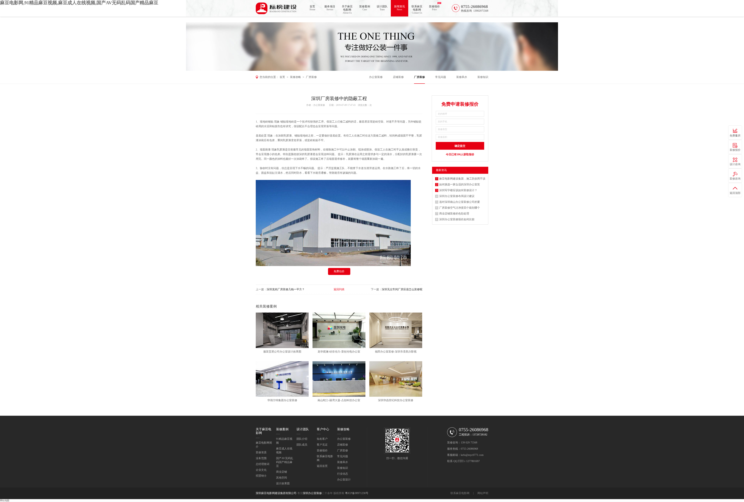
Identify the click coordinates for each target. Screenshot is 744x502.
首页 (312, 8)
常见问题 (440, 77)
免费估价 (339, 271)
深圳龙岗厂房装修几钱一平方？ (286, 289)
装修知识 (482, 77)
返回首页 (322, 466)
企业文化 (261, 469)
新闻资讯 (399, 8)
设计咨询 (735, 164)
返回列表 (339, 289)
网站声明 (482, 493)
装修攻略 (295, 77)
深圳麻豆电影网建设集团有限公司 (276, 493)
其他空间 (281, 477)
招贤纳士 (261, 475)
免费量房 (735, 135)
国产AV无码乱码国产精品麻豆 (284, 462)
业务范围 (261, 458)
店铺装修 (398, 77)
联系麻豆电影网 (417, 9)
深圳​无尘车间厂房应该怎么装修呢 (402, 289)
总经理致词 (262, 464)
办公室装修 (376, 77)
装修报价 (434, 8)
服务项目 (329, 8)
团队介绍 (301, 438)
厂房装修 (311, 77)
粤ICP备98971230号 (356, 493)
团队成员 (301, 444)
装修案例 (364, 8)
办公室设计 (344, 479)
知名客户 (322, 438)
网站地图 (4, 500)
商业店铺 (281, 471)
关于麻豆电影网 (347, 9)
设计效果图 (283, 483)
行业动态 (342, 473)
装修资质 (261, 452)
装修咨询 (735, 178)
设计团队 (382, 8)
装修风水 (461, 77)
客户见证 (322, 444)
